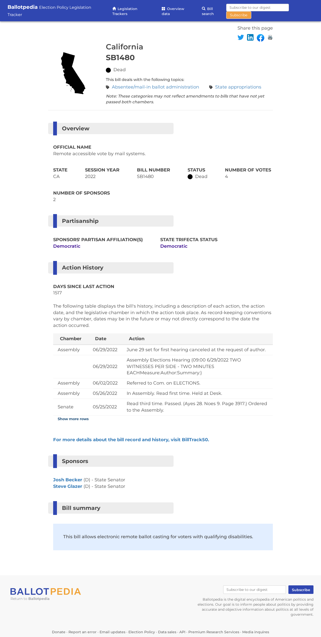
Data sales (167, 632)
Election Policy (141, 632)
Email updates (112, 632)
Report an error (82, 632)
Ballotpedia (39, 598)
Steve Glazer (67, 486)
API (182, 632)
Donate (58, 632)
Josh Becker (67, 480)
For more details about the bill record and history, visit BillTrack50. (131, 439)
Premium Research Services (213, 632)
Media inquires (255, 632)
